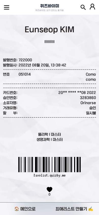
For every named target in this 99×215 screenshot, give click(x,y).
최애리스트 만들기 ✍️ (74, 209)
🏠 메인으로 (25, 209)
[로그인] (92, 7)
